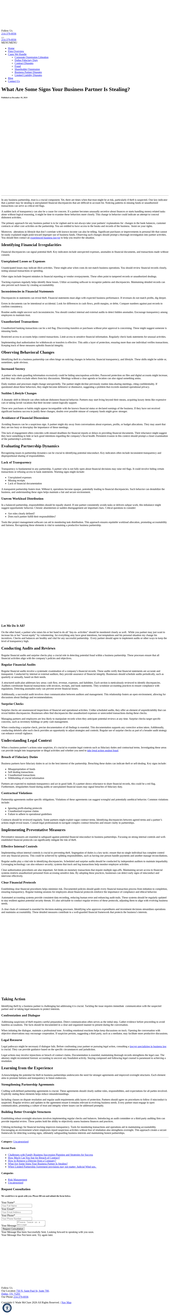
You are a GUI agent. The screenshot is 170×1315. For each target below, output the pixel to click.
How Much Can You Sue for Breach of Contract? (34, 1157)
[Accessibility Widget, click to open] (7, 1308)
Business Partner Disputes (28, 72)
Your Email (8, 1208)
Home (11, 48)
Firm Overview (16, 51)
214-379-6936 (8, 33)
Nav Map (66, 1302)
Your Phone (8, 1215)
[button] (9, 42)
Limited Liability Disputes (28, 75)
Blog (10, 78)
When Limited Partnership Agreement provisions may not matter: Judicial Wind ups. (52, 1166)
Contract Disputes (24, 63)
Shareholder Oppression (27, 69)
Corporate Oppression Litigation (31, 57)
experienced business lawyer (45, 237)
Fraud (18, 66)
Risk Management (17, 1179)
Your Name (8, 1202)
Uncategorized (21, 1141)
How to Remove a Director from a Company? (32, 1160)
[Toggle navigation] (2, 37)
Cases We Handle (17, 54)
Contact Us (14, 81)
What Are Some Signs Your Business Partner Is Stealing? (38, 1163)
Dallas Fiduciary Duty (26, 60)
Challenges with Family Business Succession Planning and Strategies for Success (50, 1154)
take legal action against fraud (102, 750)
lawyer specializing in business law (148, 1046)
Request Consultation (13, 1229)
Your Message (8, 1225)
